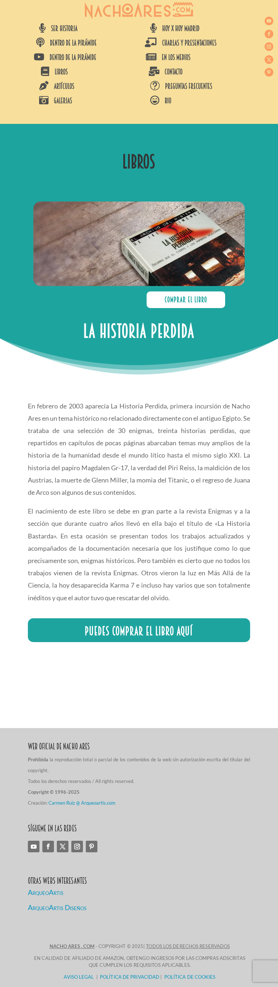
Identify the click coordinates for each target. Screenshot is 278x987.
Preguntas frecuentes (188, 86)
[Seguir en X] (269, 59)
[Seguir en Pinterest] (269, 72)
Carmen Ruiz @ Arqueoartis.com (82, 803)
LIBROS (61, 72)
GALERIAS (63, 100)
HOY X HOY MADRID (180, 28)
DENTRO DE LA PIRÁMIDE (73, 43)
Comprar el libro (186, 299)
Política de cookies (190, 977)
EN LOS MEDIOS (176, 57)
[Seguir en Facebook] (269, 34)
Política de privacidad (129, 977)
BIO (168, 100)
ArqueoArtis (45, 892)
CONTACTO (173, 72)
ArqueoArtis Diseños (57, 907)
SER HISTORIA (64, 28)
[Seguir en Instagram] (269, 46)
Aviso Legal (79, 977)
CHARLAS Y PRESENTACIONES (189, 43)
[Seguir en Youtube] (269, 21)
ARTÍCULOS (64, 86)
